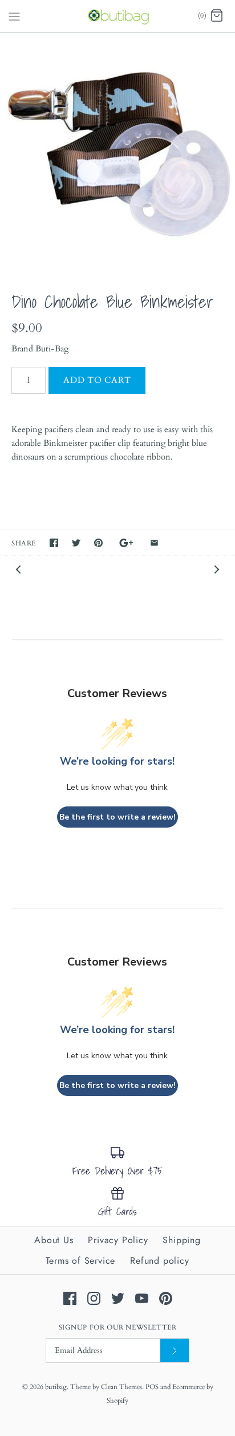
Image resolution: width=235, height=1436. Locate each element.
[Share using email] (154, 543)
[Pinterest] (165, 1298)
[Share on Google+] (126, 543)
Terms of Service (80, 1260)
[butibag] (117, 16)
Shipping (181, 1240)
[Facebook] (69, 1298)
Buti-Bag (51, 348)
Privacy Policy (118, 1240)
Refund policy (159, 1260)
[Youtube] (141, 1298)
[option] (117, 150)
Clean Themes (121, 1386)
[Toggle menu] (14, 15)
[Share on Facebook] (54, 543)
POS (152, 1386)
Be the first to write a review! (117, 817)
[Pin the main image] (98, 543)
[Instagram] (93, 1298)
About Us (53, 1240)
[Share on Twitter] (76, 543)
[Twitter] (117, 1298)
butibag (56, 1386)
